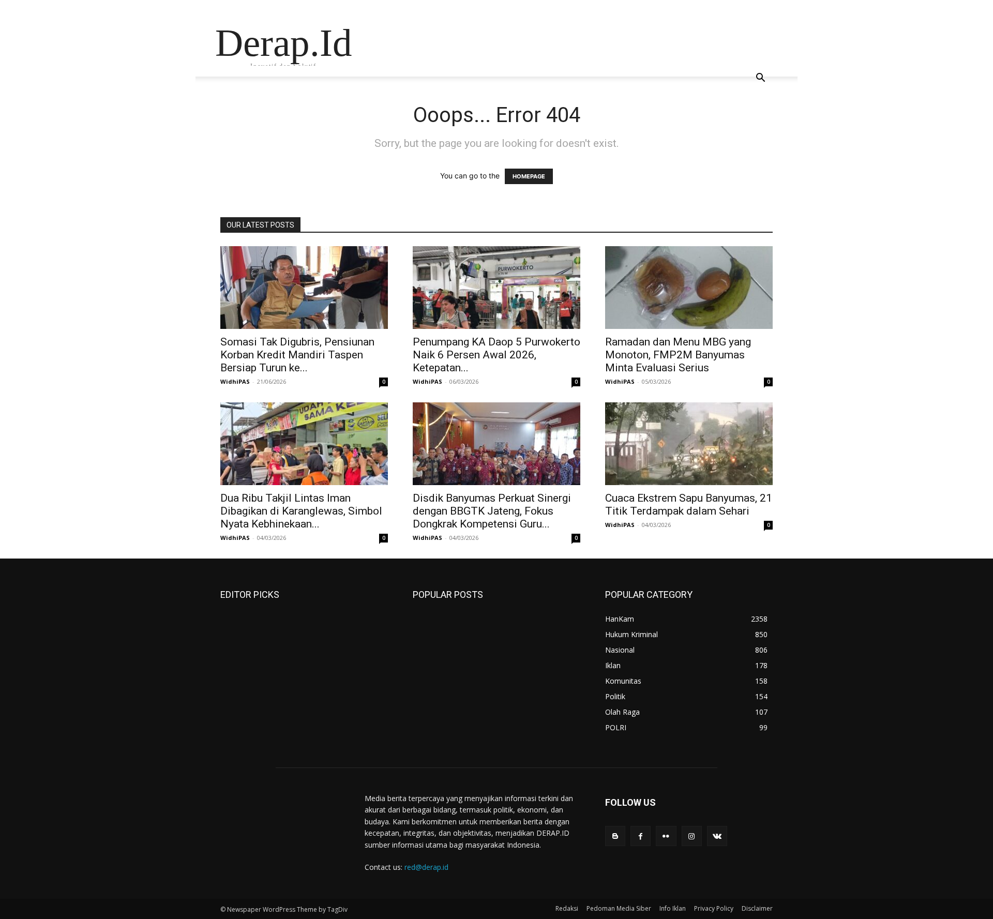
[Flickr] (666, 836)
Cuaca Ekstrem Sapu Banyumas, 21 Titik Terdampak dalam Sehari (688, 504)
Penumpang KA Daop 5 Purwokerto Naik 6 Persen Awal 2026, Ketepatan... (496, 355)
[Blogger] (615, 836)
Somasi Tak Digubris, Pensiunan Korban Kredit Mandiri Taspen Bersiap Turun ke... (297, 355)
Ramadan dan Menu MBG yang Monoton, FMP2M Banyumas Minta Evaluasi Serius (678, 355)
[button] (760, 79)
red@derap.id (426, 867)
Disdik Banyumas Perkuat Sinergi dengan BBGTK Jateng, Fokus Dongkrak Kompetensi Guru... (492, 511)
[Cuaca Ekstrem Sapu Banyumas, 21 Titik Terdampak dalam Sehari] (689, 443)
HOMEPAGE (529, 176)
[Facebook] (640, 836)
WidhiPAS (235, 381)
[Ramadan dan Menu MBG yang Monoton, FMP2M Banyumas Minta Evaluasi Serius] (689, 287)
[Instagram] (692, 836)
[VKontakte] (717, 836)
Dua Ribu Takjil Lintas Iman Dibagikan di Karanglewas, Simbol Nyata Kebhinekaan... (301, 511)
